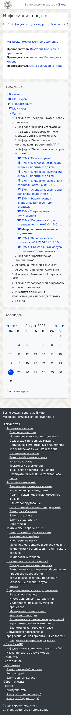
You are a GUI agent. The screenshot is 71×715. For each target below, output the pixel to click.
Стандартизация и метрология (30, 565)
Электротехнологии (23, 519)
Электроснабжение (23, 511)
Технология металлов (24, 557)
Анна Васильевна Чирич (46, 65)
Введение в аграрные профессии (32, 640)
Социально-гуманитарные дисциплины (36, 445)
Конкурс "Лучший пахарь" (23, 694)
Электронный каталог (21, 677)
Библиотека (11, 665)
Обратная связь (14, 681)
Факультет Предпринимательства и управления (22, 24)
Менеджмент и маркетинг (27, 611)
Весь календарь (18, 391)
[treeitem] (35, 197)
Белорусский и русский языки (30, 532)
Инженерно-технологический (27, 561)
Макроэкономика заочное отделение (56, 24)
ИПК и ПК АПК (13, 644)
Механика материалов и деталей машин (37, 544)
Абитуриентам (16, 690)
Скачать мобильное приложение (25, 709)
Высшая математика (23, 594)
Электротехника (20, 515)
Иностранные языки (23, 540)
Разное (8, 686)
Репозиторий (15, 673)
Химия (13, 586)
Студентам (10, 657)
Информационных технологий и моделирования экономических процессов (31, 603)
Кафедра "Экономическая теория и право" (40, 24)
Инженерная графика (24, 536)
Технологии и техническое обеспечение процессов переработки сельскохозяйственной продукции (37, 574)
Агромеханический (19, 428)
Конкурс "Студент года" (22, 698)
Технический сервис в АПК (24, 528)
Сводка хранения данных (20, 705)
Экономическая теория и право (31, 627)
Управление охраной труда (28, 582)
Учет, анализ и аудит (23, 615)
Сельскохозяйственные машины (32, 440)
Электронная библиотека (24, 669)
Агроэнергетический (21, 482)
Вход (62, 4)
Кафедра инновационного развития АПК (34, 648)
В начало (4, 24)
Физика (14, 499)
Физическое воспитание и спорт (31, 470)
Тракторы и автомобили (26, 465)
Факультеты (11, 424)
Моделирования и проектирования (33, 436)
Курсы (16, 113)
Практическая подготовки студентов (34, 494)
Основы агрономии (22, 432)
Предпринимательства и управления (32, 590)
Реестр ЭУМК (12, 661)
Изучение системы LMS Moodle (28, 652)
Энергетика (17, 524)
